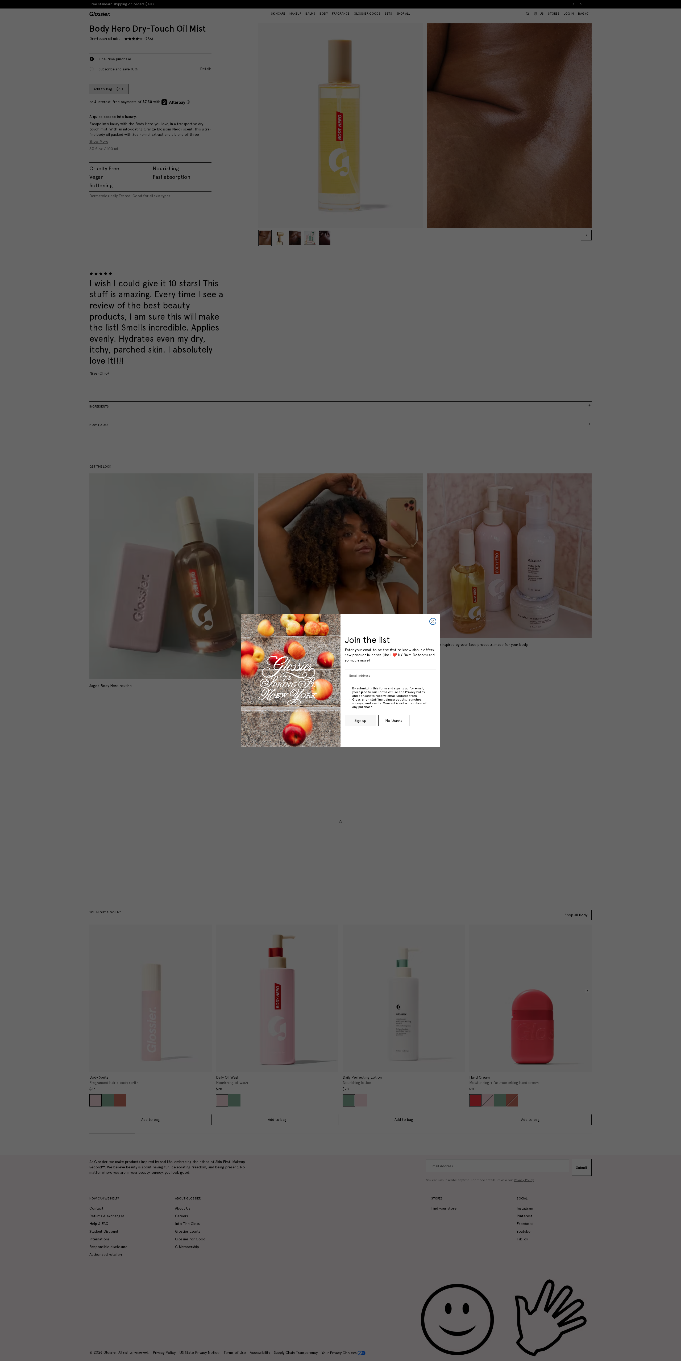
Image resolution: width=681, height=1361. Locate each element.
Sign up (360, 720)
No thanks (393, 720)
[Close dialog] (433, 621)
